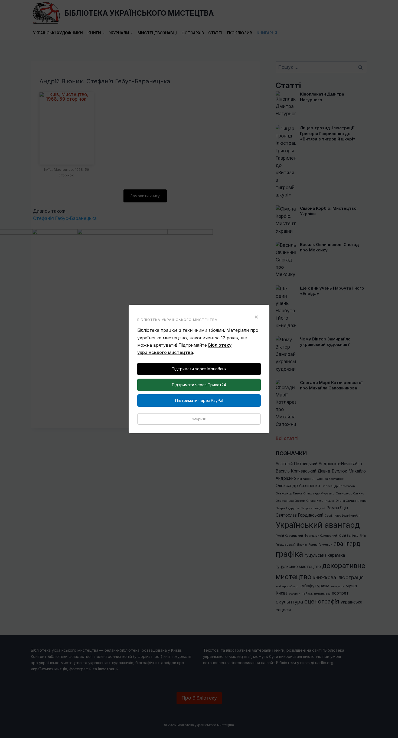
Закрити (199, 419)
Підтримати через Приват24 (199, 384)
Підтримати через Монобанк (199, 368)
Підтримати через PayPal (199, 400)
